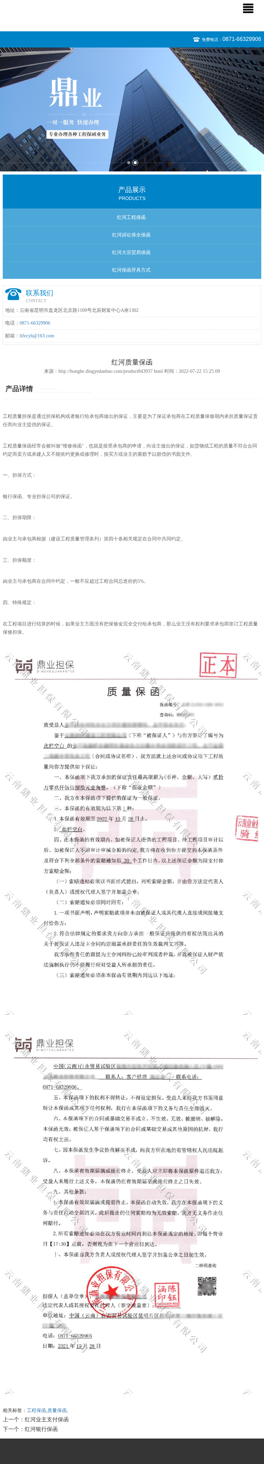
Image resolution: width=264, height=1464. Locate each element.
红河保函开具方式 (131, 270)
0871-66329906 (241, 39)
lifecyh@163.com (37, 335)
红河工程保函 (131, 217)
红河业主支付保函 (47, 1419)
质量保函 (57, 1410)
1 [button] (128, 162)
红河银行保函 (41, 1429)
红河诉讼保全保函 (131, 235)
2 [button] (135, 162)
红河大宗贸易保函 (131, 252)
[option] (132, 109)
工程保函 (36, 1410)
